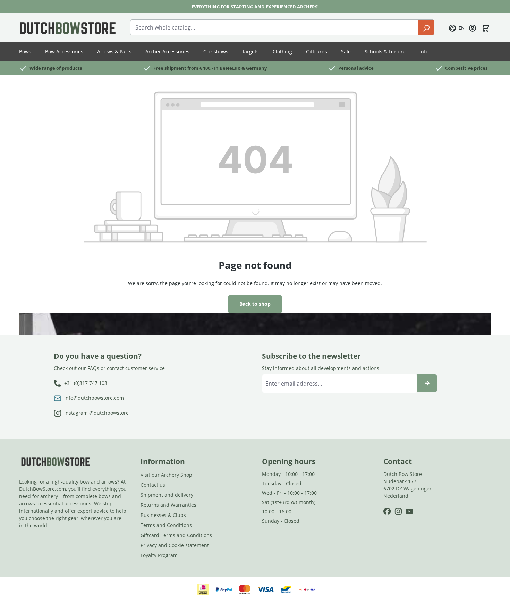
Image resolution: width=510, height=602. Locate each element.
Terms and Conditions (166, 525)
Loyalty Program (159, 555)
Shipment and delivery (167, 495)
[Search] (426, 27)
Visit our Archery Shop (166, 474)
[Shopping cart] (486, 27)
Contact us (153, 484)
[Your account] (472, 27)
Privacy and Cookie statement (175, 545)
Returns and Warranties (168, 505)
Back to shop (255, 303)
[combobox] (274, 27)
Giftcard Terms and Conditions (176, 535)
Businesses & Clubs (163, 515)
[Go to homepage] (67, 27)
